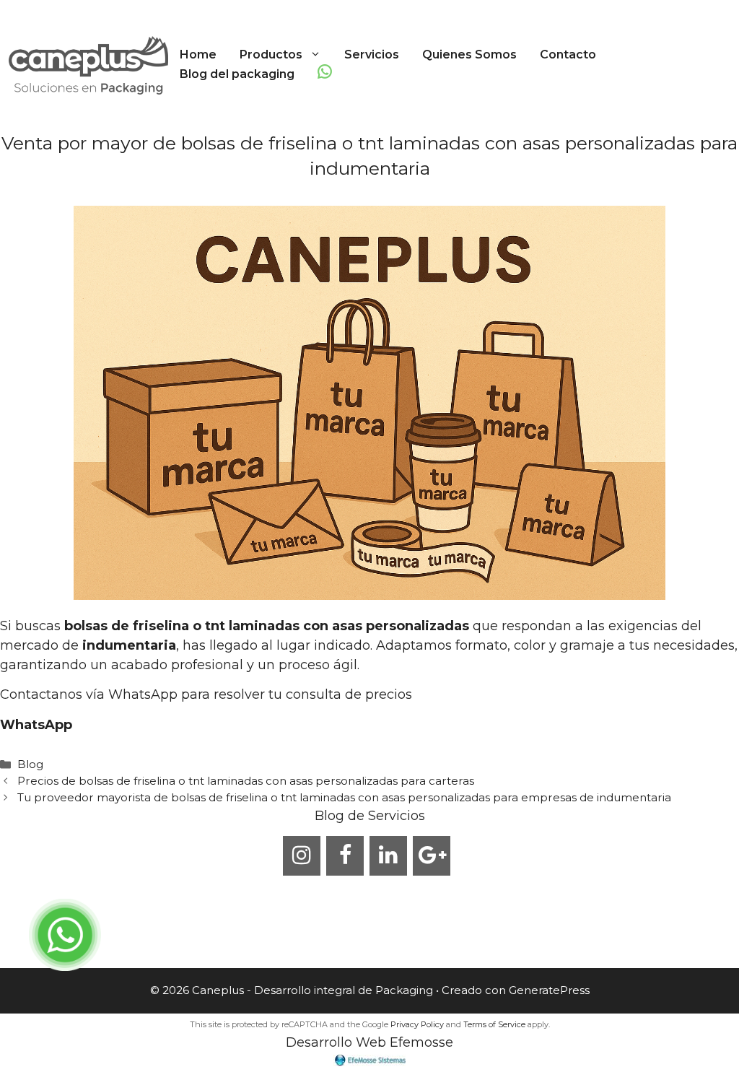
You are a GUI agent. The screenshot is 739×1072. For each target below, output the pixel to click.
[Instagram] (301, 856)
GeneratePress (549, 990)
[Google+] (431, 856)
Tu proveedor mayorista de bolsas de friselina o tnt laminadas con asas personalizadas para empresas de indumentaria (344, 797)
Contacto (568, 54)
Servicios (371, 54)
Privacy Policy (417, 1024)
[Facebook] (345, 856)
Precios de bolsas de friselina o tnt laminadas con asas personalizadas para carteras (245, 781)
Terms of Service (494, 1024)
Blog (30, 764)
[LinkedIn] (388, 856)
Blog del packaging (237, 74)
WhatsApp (36, 725)
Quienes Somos (469, 54)
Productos (271, 54)
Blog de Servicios (370, 816)
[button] (317, 54)
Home (198, 54)
